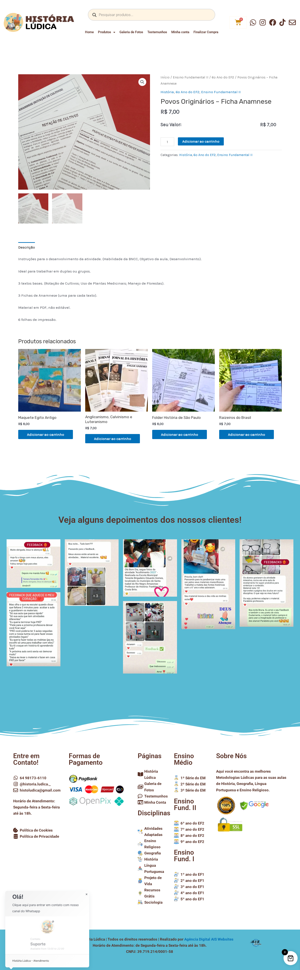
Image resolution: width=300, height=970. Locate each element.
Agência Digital (208, 939)
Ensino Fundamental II (190, 77)
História (167, 92)
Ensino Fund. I (184, 855)
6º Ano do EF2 (223, 77)
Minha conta (180, 32)
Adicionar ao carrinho (200, 141)
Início (165, 77)
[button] (142, 82)
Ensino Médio (184, 759)
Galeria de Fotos (131, 32)
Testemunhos (157, 32)
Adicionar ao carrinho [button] (45, 434)
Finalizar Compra (205, 32)
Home (89, 32)
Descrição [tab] (26, 247)
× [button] (86, 894)
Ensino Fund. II (185, 804)
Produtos (104, 32)
